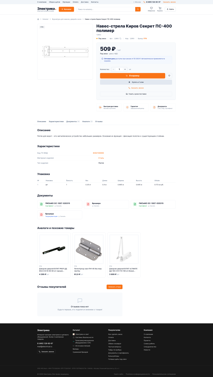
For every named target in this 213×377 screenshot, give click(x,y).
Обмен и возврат (114, 343)
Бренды (76, 349)
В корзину (134, 75)
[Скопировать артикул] (120, 38)
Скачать (59, 206)
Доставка (84, 2)
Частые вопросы (114, 347)
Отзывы (99, 121)
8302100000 (98, 153)
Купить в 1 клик (138, 82)
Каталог (67, 9)
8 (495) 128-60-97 (45, 343)
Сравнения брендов (80, 352)
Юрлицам (66, 2)
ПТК (145, 38)
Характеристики (56, 121)
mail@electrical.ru (44, 346)
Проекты (147, 340)
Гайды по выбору (114, 350)
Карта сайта (118, 374)
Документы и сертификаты (118, 353)
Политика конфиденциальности (138, 374)
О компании (41, 2)
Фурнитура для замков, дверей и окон (66, 19)
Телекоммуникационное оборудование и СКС (84, 341)
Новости (147, 350)
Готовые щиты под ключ (117, 359)
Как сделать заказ (115, 334)
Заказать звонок (169, 2)
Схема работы (149, 343)
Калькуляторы (113, 356)
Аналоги (87, 121)
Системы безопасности (84, 337)
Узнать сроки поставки (137, 94)
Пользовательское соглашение (164, 374)
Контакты (94, 2)
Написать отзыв (114, 287)
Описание (41, 121)
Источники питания (82, 346)
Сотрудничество (150, 347)
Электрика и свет (82, 334)
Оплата (75, 2)
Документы (73, 121)
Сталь (101, 158)
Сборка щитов (54, 2)
